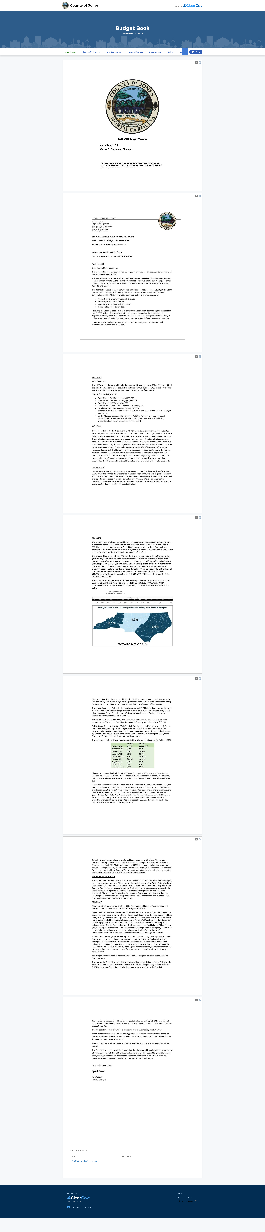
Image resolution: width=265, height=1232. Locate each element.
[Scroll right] (185, 51)
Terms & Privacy (185, 1197)
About (181, 1193)
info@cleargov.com (82, 1207)
